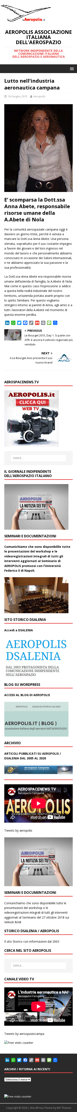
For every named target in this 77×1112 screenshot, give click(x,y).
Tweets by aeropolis (18, 830)
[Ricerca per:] (38, 458)
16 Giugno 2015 (17, 96)
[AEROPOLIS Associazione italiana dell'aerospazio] (25, 22)
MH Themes (64, 1108)
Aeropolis (39, 96)
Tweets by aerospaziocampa (24, 1034)
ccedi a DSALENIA (19, 630)
